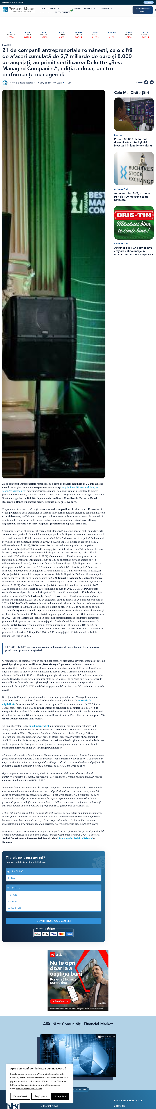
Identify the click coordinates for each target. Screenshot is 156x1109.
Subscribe (148, 2)
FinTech (105, 8)
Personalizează (20, 1096)
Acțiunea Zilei (121, 189)
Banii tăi (118, 135)
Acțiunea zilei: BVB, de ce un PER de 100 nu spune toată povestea (132, 197)
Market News (50, 1106)
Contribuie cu (54, 920)
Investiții (6, 45)
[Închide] (69, 1068)
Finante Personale (82, 8)
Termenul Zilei (47, 12)
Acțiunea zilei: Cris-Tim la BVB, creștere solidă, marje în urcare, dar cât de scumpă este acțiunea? (133, 251)
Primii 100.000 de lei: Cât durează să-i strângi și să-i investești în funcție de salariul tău (133, 142)
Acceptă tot (60, 1096)
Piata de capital (48, 8)
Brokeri (68, 8)
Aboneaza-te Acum (78, 1089)
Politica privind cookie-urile (29, 1088)
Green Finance (62, 12)
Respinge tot (41, 1096)
